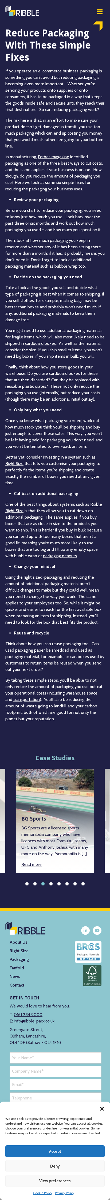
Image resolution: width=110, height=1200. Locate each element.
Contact (17, 985)
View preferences (55, 1181)
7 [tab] (75, 884)
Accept (55, 1151)
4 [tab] (51, 884)
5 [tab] (59, 884)
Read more (31, 864)
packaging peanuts (60, 555)
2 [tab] (35, 884)
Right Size (14, 463)
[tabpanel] (55, 821)
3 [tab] (43, 884)
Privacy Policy (64, 1193)
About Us (18, 942)
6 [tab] (67, 884)
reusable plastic (19, 386)
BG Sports (33, 818)
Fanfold (17, 967)
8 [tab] (83, 884)
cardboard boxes (40, 343)
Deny (55, 1166)
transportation (26, 699)
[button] (102, 1108)
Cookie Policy (42, 1193)
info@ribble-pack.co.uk (34, 1021)
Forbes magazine (53, 156)
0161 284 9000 (28, 1014)
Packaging (19, 959)
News (15, 976)
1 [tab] (27, 884)
